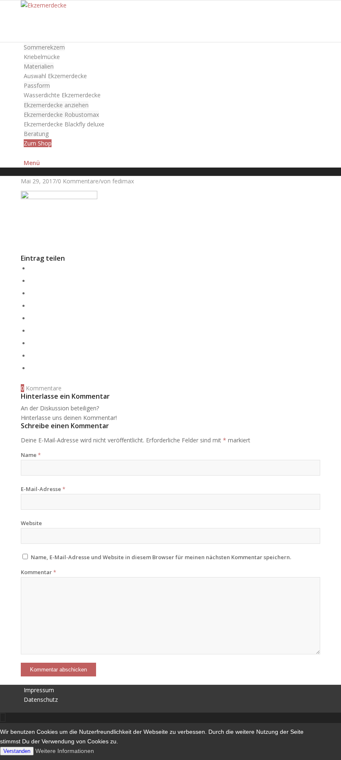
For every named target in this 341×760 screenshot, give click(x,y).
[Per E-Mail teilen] (32, 368)
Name (31, 455)
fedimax (123, 181)
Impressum (39, 690)
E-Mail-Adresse (43, 489)
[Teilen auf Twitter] (32, 281)
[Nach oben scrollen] (2, 717)
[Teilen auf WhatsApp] (32, 293)
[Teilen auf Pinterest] (32, 306)
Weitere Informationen (64, 751)
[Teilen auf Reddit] (32, 356)
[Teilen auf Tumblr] (32, 331)
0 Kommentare (78, 181)
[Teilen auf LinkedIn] (32, 318)
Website (31, 523)
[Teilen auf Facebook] (32, 268)
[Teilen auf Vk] (32, 343)
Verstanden (16, 751)
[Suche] (26, 153)
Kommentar (38, 572)
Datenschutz (41, 699)
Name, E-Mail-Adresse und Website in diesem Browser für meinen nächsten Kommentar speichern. (161, 557)
